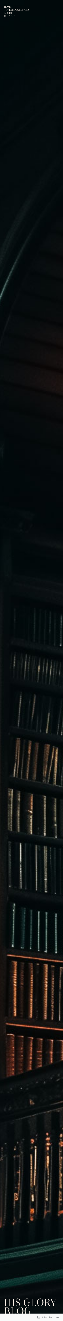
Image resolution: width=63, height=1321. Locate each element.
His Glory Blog (30, 1307)
